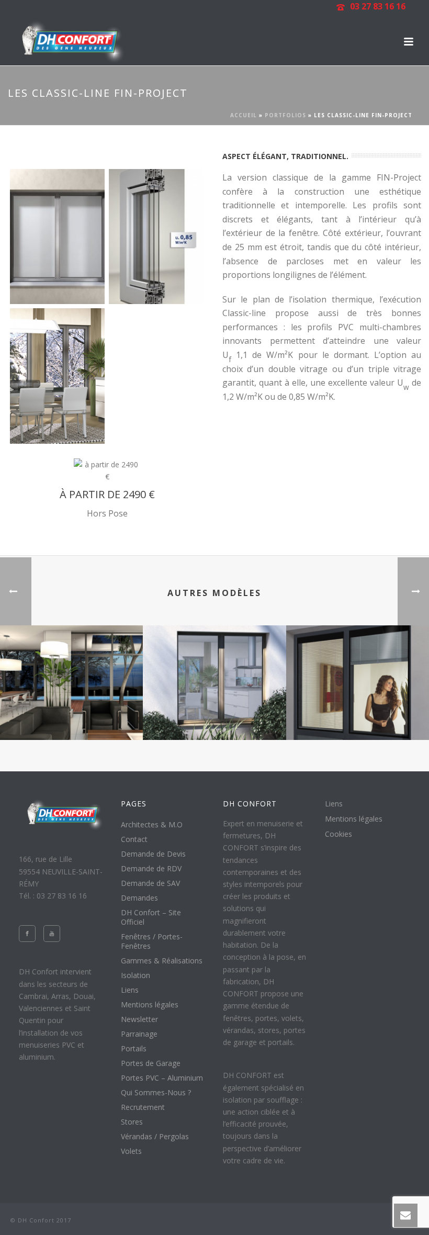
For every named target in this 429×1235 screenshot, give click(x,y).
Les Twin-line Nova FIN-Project (357, 712)
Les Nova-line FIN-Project (71, 712)
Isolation (135, 975)
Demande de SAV (150, 883)
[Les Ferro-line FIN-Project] (214, 666)
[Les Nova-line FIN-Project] (71, 666)
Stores (132, 1122)
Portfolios (285, 115)
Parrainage (139, 1034)
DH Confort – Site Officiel (151, 917)
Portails (133, 1048)
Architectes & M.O (152, 824)
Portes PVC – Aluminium (162, 1078)
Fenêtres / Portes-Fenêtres (152, 941)
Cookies (338, 834)
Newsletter (139, 1019)
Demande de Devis (153, 854)
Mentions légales (149, 1004)
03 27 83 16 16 (377, 6)
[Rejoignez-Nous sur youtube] (51, 933)
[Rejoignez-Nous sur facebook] (27, 933)
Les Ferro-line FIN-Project (214, 712)
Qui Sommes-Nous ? (156, 1092)
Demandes (139, 898)
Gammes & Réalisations (161, 960)
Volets (131, 1151)
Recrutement (143, 1107)
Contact (134, 839)
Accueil (243, 115)
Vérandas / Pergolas (155, 1136)
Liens (130, 990)
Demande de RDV (151, 868)
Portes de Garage (150, 1063)
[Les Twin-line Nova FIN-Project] (357, 666)
